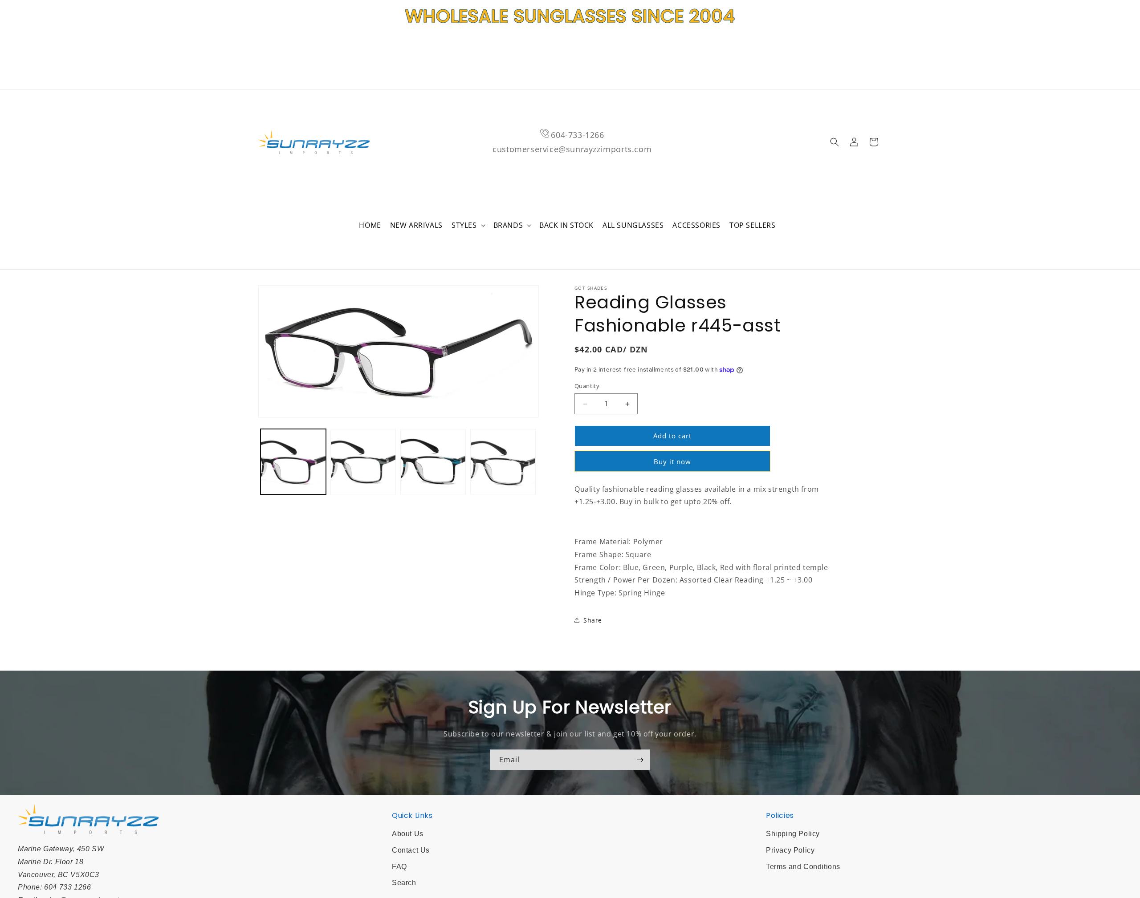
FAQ (399, 866)
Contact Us (411, 850)
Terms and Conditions (803, 866)
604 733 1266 (67, 887)
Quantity (586, 386)
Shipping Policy (793, 833)
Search (404, 882)
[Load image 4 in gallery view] (503, 461)
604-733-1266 (577, 134)
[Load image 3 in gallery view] (433, 461)
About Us (407, 833)
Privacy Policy (790, 850)
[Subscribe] (640, 759)
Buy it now (672, 461)
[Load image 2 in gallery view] (363, 461)
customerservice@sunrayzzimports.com (572, 149)
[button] (468, 225)
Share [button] (592, 620)
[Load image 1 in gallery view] (293, 461)
